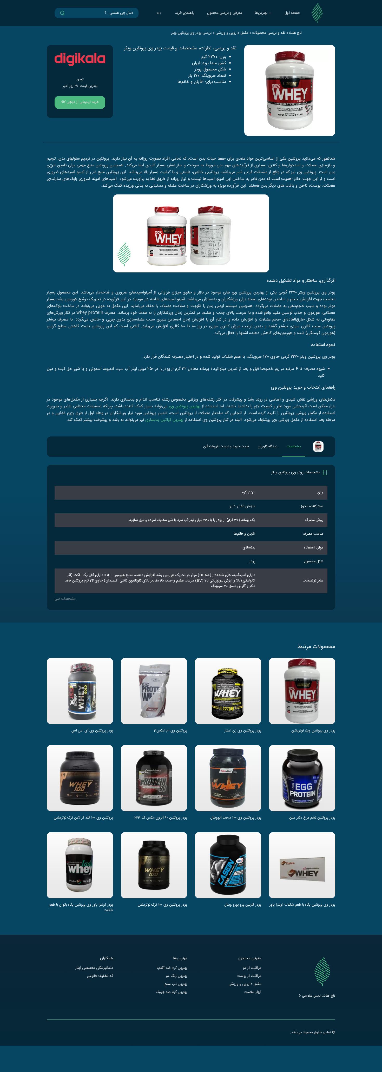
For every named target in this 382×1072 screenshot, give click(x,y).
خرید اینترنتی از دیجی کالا (80, 102)
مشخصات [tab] (293, 446)
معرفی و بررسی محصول (224, 13)
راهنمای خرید (184, 13)
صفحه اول (292, 13)
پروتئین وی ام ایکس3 (170, 731)
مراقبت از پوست (249, 976)
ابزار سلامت (252, 992)
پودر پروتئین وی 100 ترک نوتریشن (162, 905)
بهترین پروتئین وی (185, 406)
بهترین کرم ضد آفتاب (172, 968)
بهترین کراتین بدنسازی (164, 419)
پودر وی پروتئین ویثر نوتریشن (313, 731)
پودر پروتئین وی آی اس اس (92, 731)
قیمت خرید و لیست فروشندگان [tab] (226, 446)
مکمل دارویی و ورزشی (244, 984)
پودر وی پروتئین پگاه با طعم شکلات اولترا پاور (302, 905)
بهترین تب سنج (175, 984)
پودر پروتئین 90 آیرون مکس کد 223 (160, 818)
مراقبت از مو (252, 968)
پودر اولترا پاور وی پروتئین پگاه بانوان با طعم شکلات (81, 907)
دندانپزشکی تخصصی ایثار (94, 968)
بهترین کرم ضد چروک (171, 992)
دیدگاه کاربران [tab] (268, 446)
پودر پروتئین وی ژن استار (242, 731)
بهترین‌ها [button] (261, 13)
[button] (159, 13)
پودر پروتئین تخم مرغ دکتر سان (312, 818)
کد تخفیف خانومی (100, 976)
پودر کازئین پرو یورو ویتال (242, 905)
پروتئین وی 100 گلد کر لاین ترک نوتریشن (83, 818)
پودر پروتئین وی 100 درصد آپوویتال (235, 818)
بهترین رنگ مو (176, 976)
